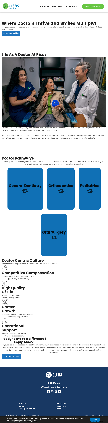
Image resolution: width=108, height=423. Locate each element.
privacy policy (32, 421)
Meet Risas (58, 6)
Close (95, 420)
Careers (70, 6)
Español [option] (99, 421)
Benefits (44, 6)
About (21, 406)
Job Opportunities (11, 33)
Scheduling (61, 406)
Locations (60, 409)
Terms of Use (99, 415)
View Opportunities (93, 6)
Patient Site (61, 403)
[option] (99, 421)
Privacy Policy (89, 415)
